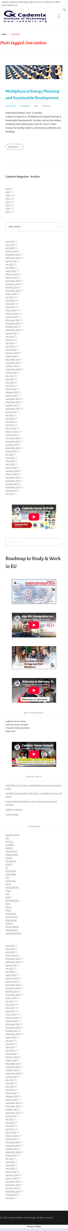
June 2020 (10, 458)
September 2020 (13, 448)
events (9, 864)
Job (7, 878)
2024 (8, 195)
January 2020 (11, 474)
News (8, 897)
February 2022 (12, 392)
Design (9, 858)
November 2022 (13, 363)
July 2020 (10, 455)
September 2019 (13, 487)
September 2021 (13, 409)
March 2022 (11, 389)
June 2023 (10, 340)
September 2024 (13, 291)
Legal (8, 884)
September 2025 (13, 258)
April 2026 (10, 248)
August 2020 (11, 451)
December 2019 (13, 477)
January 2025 (11, 277)
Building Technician (14, 810)
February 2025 (12, 274)
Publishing (11, 920)
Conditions (11, 851)
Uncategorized (13, 933)
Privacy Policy (34, 1226)
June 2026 (10, 241)
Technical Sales (12, 814)
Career (9, 848)
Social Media (12, 927)
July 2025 (10, 264)
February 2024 (12, 314)
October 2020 (12, 445)
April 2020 (10, 464)
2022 (8, 202)
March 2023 (11, 350)
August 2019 (11, 491)
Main (8, 891)
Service (9, 924)
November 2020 (13, 441)
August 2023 (11, 333)
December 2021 (13, 399)
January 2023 (11, 356)
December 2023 (13, 320)
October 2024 (12, 287)
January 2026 (11, 251)
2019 (8, 212)
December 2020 (13, 438)
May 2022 (10, 382)
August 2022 (11, 373)
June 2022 (10, 379)
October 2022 (12, 366)
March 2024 (11, 310)
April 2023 (10, 346)
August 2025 (11, 261)
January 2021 (11, 435)
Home (4, 34)
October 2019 (12, 484)
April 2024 (10, 307)
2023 (8, 199)
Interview (11, 871)
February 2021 (12, 432)
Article (9, 842)
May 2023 (10, 343)
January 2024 (11, 317)
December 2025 (13, 255)
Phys (36, 106)
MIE (7, 894)
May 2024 (10, 304)
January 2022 (11, 396)
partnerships (12, 901)
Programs (46, 106)
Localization (12, 887)
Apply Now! (11, 731)
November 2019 (13, 481)
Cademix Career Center (16, 721)
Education (11, 861)
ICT (7, 868)
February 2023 (12, 353)
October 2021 (12, 405)
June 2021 (10, 418)
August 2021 (11, 412)
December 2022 (13, 359)
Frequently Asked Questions (18, 728)
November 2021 (13, 402)
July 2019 (10, 494)
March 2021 (11, 428)
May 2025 (10, 268)
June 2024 (10, 300)
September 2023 (13, 330)
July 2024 (10, 297)
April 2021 (10, 425)
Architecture (12, 835)
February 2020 (12, 471)
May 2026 (10, 245)
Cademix (26, 106)
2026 (8, 189)
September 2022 (13, 369)
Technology (12, 930)
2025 (8, 192)
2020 (8, 208)
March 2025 (11, 271)
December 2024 (13, 281)
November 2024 (13, 284)
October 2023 (12, 327)
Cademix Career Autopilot (17, 725)
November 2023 (13, 323)
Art (7, 838)
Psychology (12, 917)
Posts (8, 910)
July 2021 (10, 415)
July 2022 (10, 376)
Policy (9, 907)
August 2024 (11, 294)
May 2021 (10, 422)
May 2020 (10, 461)
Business (10, 845)
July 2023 (10, 337)
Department (12, 855)
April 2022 (10, 386)
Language (11, 881)
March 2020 (11, 468)
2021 (8, 205)
